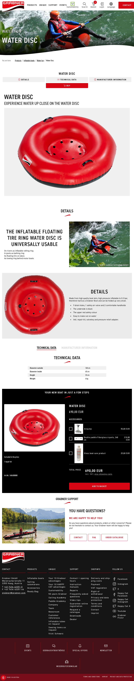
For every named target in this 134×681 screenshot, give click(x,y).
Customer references (54, 616)
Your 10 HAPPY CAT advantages (57, 585)
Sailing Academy (57, 597)
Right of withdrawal (97, 592)
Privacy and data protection (100, 598)
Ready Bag (32, 591)
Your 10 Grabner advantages (57, 579)
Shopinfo (95, 569)
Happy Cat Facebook (123, 594)
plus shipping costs (103, 474)
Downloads (75, 616)
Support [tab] (53, 5)
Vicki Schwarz (56, 633)
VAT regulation (99, 588)
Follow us (117, 569)
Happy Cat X (124, 606)
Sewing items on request (57, 628)
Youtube (122, 611)
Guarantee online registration (79, 604)
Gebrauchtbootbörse (54, 650)
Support (74, 569)
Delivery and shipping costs (100, 579)
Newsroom (54, 611)
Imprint (95, 613)
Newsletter (106, 650)
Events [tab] (63, 5)
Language (111, 7)
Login (102, 7)
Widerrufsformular (66, 666)
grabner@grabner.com (14, 593)
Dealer (73, 619)
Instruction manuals (75, 585)
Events (27, 650)
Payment (95, 584)
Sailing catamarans (33, 583)
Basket (93, 4)
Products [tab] (32, 5)
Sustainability (73, 7)
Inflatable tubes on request (57, 622)
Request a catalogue (75, 610)
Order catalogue (114, 537)
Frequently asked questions (79, 595)
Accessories (33, 588)
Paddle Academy (57, 601)
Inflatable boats (29, 60)
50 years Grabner (58, 594)
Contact (78, 537)
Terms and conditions (96, 604)
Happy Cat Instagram (123, 600)
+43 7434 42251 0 (13, 586)
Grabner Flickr (122, 616)
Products (18, 60)
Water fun (40, 60)
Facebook (123, 579)
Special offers (80, 650)
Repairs (74, 590)
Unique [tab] (43, 5)
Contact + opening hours (79, 579)
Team (51, 608)
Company (53, 604)
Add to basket (99, 486)
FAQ (94, 537)
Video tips (75, 600)
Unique (52, 569)
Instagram (123, 584)
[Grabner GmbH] (13, 7)
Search (85, 7)
